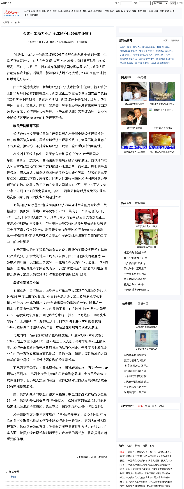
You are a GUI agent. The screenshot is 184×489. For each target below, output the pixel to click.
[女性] (122, 486)
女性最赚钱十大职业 (146, 246)
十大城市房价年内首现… (137, 274)
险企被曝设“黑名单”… (136, 279)
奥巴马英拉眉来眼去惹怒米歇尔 (141, 355)
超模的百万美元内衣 (162, 128)
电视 (140, 11)
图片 (85, 11)
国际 (55, 11)
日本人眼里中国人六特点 (160, 460)
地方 (95, 11)
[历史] (122, 469)
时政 (44, 11)
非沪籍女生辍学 (146, 59)
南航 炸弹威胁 (142, 63)
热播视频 (127, 303)
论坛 (121, 445)
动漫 (172, 11)
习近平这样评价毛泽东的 (138, 469)
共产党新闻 (29, 11)
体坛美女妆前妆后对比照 (160, 482)
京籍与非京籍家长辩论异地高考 (141, 371)
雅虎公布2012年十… (135, 284)
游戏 (162, 11)
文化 (128, 11)
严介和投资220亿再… (136, 263)
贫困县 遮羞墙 (126, 63)
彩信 (167, 11)
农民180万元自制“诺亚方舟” (139, 381)
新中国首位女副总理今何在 (157, 473)
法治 (49, 11)
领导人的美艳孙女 (134, 473)
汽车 (107, 11)
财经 (101, 11)
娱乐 (123, 11)
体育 (118, 11)
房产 (112, 11)
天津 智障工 (125, 55)
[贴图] (122, 473)
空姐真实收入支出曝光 (146, 226)
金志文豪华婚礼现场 (134, 104)
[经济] (122, 456)
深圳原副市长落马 (165, 51)
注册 (181, 3)
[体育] (122, 482)
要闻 (38, 11)
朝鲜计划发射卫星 (128, 51)
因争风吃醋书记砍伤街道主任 (140, 376)
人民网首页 (6, 3)
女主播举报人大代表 (143, 55)
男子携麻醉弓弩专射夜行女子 (140, 387)
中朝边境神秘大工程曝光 (138, 464)
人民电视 (141, 77)
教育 (74, 11)
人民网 (6, 22)
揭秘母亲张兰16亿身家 (134, 152)
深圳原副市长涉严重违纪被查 (140, 392)
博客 (150, 11)
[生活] (122, 477)
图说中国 (143, 303)
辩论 (137, 445)
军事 (60, 11)
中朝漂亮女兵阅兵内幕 (137, 460)
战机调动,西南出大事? (160, 464)
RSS (26, 15)
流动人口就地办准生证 (144, 47)
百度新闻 (175, 40)
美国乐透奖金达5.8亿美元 (162, 104)
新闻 (13, 477)
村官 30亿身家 (163, 47)
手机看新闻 (82, 42)
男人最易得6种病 (162, 477)
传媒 (134, 11)
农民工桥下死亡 (162, 55)
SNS (152, 445)
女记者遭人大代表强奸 (146, 349)
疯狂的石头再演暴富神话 (162, 152)
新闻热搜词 (125, 40)
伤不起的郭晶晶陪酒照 (137, 482)
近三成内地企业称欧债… (137, 252)
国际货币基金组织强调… (137, 289)
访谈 (156, 11)
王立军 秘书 (125, 47)
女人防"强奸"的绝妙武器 (158, 486)
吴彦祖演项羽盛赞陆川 (146, 327)
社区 (145, 11)
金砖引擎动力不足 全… (137, 258)
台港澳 (67, 11)
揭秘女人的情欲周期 (135, 486)
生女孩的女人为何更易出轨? (139, 477)
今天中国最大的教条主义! (160, 456)
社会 (79, 11)
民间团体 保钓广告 (165, 59)
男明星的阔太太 (134, 128)
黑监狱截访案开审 (128, 59)
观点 (90, 11)
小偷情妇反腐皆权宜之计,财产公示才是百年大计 (149, 452)
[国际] (122, 460)
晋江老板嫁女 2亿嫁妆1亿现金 (140, 360)
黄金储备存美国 (146, 51)
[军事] (122, 464)
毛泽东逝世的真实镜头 (161, 469)
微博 (145, 445)
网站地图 (34, 15)
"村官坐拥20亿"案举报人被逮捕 (141, 365)
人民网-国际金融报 (65, 42)
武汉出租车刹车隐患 (160, 63)
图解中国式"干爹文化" (136, 456)
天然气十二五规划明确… (137, 268)
